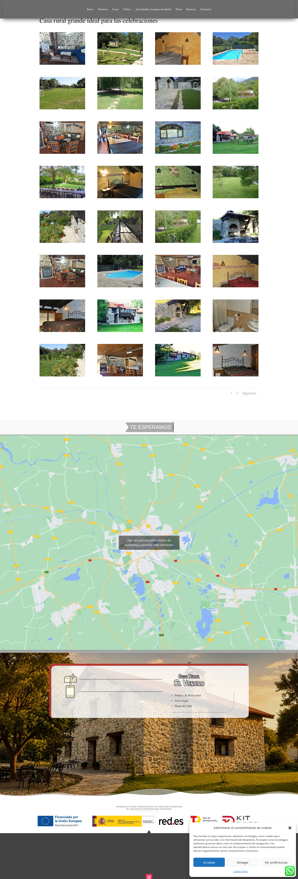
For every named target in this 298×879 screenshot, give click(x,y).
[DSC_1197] (235, 109)
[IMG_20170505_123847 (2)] (62, 154)
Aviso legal (181, 700)
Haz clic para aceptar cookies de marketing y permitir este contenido (149, 542)
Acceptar (209, 862)
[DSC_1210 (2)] (120, 198)
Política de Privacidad (188, 695)
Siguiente (249, 393)
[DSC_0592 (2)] (235, 65)
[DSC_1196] (178, 243)
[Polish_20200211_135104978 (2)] (178, 287)
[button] (290, 828)
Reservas (191, 9)
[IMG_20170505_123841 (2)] (62, 287)
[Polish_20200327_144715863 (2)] (120, 332)
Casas (115, 9)
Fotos (179, 9)
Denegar (243, 862)
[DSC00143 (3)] (178, 154)
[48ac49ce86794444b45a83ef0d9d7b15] (235, 243)
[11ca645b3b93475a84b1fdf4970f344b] (178, 109)
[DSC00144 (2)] (178, 332)
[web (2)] (120, 287)
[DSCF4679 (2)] (235, 154)
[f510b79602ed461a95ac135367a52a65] (62, 65)
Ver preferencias (276, 862)
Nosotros (103, 9)
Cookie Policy (240, 871)
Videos (127, 9)
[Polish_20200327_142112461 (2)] (62, 198)
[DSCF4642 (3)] (178, 376)
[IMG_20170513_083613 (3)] (120, 154)
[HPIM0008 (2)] (120, 65)
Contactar (205, 9)
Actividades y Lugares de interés (153, 9)
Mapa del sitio (183, 706)
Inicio (90, 9)
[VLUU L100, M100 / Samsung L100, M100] (178, 65)
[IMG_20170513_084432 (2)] (120, 243)
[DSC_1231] (120, 109)
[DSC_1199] (235, 198)
